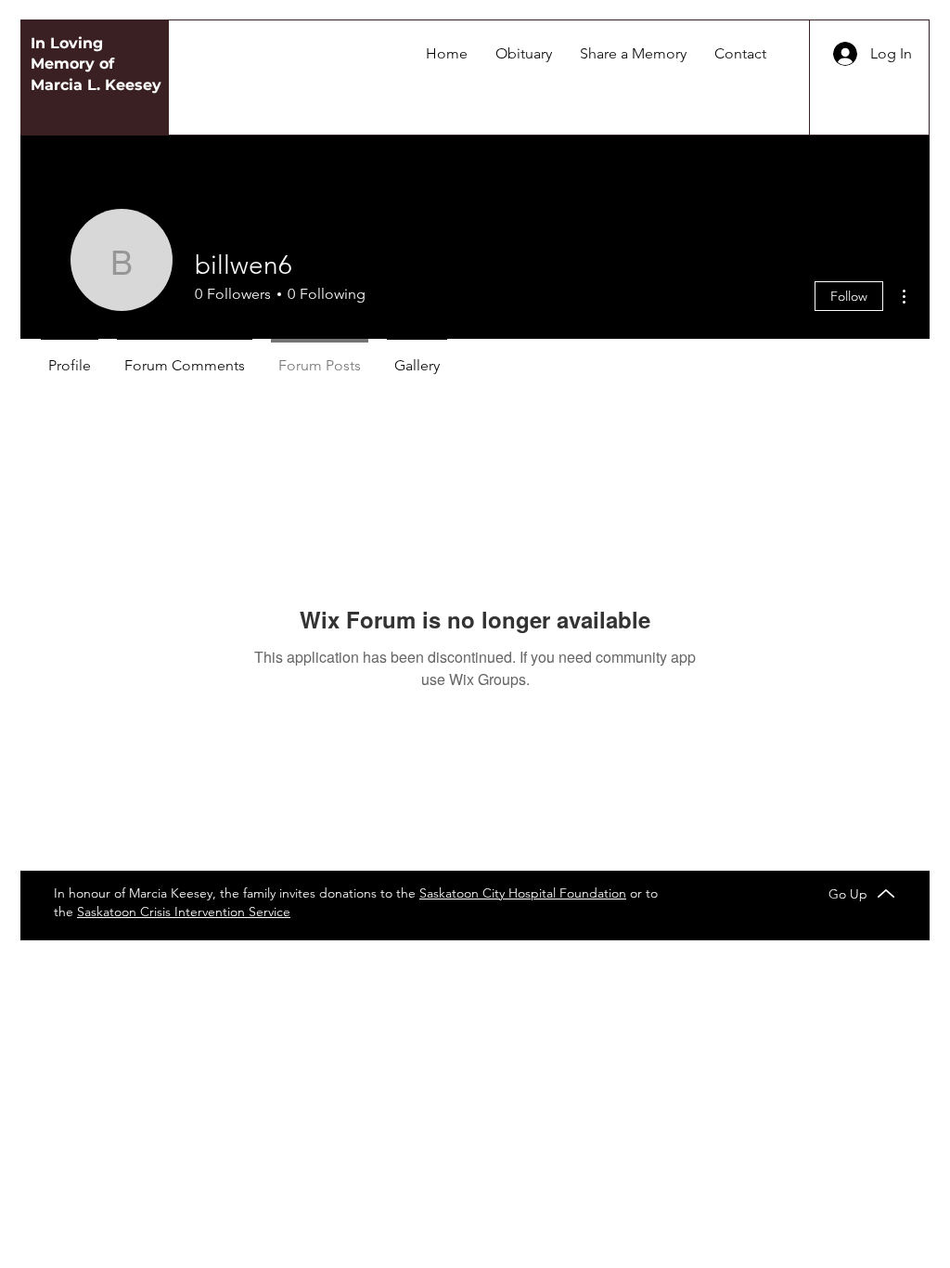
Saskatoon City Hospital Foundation (522, 893)
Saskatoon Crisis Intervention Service (183, 911)
